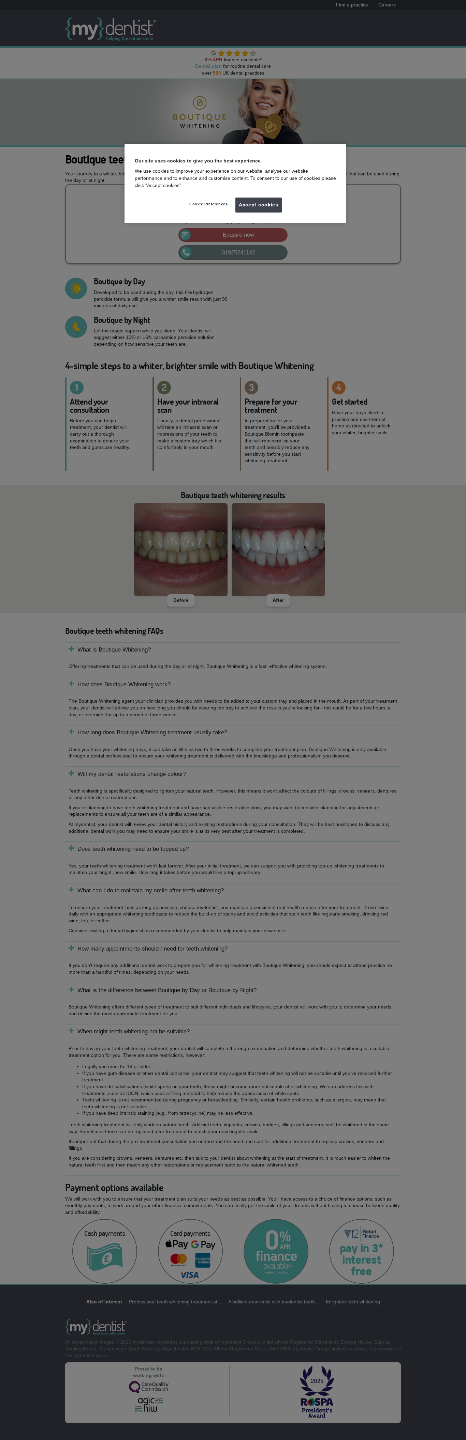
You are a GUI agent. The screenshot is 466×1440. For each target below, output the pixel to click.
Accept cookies (258, 204)
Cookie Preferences (208, 204)
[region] (235, 183)
